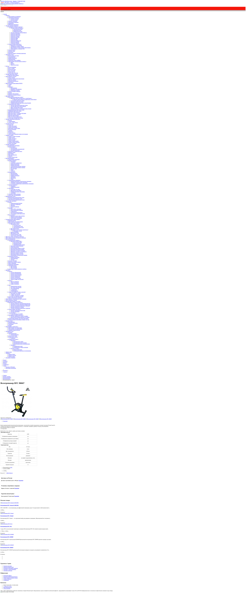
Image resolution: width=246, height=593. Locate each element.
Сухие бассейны (12, 312)
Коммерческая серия (17, 31)
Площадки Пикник (15, 43)
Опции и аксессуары (12, 157)
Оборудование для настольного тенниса (17, 61)
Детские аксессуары (12, 335)
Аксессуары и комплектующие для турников (18, 134)
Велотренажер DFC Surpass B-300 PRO (10, 505)
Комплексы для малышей (16, 45)
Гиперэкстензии (11, 139)
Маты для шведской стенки (17, 107)
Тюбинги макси (11, 354)
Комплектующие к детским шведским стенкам (21, 108)
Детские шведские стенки (14, 104)
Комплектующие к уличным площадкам (17, 53)
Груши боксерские (15, 247)
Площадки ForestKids (15, 33)
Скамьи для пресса (12, 138)
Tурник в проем (11, 132)
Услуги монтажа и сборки (11, 300)
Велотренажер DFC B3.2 (6, 526)
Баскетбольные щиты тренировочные (21, 343)
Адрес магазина (6, 588)
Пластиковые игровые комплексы (15, 315)
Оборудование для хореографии (15, 328)
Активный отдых (10, 331)
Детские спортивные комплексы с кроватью (20, 308)
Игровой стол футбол (13, 323)
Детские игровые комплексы (14, 44)
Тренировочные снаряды (13, 240)
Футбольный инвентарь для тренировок (22, 350)
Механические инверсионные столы (16, 197)
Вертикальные (14, 173)
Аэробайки (13, 192)
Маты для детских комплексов (15, 116)
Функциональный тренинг (17, 212)
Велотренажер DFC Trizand (7, 515)
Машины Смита (11, 152)
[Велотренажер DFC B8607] (16, 416)
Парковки (10, 86)
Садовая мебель (11, 121)
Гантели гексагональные (16, 274)
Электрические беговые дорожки (18, 166)
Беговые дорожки (12, 160)
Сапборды (13, 338)
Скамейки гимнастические (14, 330)
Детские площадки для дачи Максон (19, 32)
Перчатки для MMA (12, 260)
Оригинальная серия (17, 29)
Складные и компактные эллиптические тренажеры (22, 183)
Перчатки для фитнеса (16, 204)
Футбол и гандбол (15, 348)
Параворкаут (11, 23)
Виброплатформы (15, 232)
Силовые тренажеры (10, 144)
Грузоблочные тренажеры (13, 145)
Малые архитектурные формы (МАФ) (14, 83)
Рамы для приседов (12, 154)
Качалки (10, 120)
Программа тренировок (11, 368)
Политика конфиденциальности (10, 576)
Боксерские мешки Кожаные (17, 245)
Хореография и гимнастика (12, 326)
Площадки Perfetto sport (16, 40)
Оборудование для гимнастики (15, 327)
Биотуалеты (10, 82)
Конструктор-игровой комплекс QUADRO (20, 317)
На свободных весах (15, 150)
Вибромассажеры (12, 220)
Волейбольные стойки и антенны (20, 347)
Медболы (13, 205)
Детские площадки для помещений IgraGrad (20, 303)
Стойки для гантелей (15, 294)
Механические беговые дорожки (18, 167)
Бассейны (10, 332)
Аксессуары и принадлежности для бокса (17, 269)
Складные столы (17, 225)
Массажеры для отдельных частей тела (19, 229)
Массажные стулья (15, 233)
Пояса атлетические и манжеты (15, 297)
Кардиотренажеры (10, 158)
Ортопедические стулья (16, 234)
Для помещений (11, 56)
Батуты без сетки (12, 69)
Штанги (10, 280)
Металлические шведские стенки (15, 97)
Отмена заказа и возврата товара (10, 577)
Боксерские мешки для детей (17, 254)
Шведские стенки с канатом (14, 114)
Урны (9, 85)
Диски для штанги (15, 282)
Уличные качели (11, 49)
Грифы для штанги (15, 283)
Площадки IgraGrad (15, 37)
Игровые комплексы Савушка (17, 307)
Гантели (10, 271)
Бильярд (10, 325)
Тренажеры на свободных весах (15, 151)
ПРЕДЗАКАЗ (10, 473)
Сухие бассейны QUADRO (17, 313)
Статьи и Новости (7, 579)
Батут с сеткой (11, 68)
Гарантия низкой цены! (8, 567)
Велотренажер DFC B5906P (7, 536)
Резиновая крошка (17, 243)
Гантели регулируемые (16, 278)
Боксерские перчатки (13, 256)
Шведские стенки (10, 96)
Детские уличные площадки (12, 25)
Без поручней (14, 168)
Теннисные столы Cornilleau (14, 60)
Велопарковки (14, 88)
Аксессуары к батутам (13, 73)
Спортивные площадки (13, 22)
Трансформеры (11, 322)
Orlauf (12, 169)
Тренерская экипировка (13, 264)
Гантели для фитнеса (15, 277)
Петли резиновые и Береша (17, 210)
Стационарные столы (18, 226)
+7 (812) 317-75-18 (7, 586)
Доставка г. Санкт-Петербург (9, 569)
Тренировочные (11, 59)
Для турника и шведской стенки (18, 213)
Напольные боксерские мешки (17, 249)
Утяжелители (14, 211)
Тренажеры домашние (10, 357)
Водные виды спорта (13, 337)
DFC (11, 467)
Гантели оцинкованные (16, 273)
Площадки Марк (14, 38)
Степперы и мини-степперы (14, 194)
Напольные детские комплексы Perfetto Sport (20, 304)
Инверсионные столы (10, 196)
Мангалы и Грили (12, 79)
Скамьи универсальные (13, 141)
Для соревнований (15, 288)
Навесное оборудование (13, 75)
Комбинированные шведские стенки (16, 109)
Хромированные (14, 290)
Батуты (7, 66)
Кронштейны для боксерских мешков (19, 255)
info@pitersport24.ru (7, 587)
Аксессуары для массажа (16, 235)
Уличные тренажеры (12, 21)
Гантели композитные (15, 275)
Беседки (10, 92)
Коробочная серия (17, 30)
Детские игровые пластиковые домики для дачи (18, 319)
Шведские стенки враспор (14, 112)
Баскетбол (13, 340)
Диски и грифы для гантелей (17, 279)
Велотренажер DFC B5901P (7, 547)
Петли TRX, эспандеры (16, 209)
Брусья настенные (12, 129)
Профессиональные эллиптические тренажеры (21, 181)
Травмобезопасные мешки (19, 244)
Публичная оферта (7, 575)
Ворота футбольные (17, 349)
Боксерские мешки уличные (17, 252)
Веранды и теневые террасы (14, 94)
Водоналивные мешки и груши (17, 248)
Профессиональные (12, 58)
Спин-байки (11, 188)
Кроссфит (10, 207)
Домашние (13, 161)
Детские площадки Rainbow (17, 28)
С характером (14, 289)
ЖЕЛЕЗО (8, 270)
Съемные (10, 130)
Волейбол (13, 345)
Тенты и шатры (11, 77)
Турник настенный (12, 126)
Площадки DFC (14, 39)
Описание (5, 421)
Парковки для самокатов (16, 89)
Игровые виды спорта (13, 339)
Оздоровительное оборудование (13, 219)
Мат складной (14, 267)
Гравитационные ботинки (16, 203)
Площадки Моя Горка (15, 34)
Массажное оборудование (14, 222)
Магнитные (13, 177)
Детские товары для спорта (14, 309)
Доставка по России (7, 570)
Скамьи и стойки (9, 135)
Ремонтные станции (15, 90)
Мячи (12, 62)
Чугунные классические (16, 287)
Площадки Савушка (15, 36)
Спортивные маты (12, 265)
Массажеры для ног (17, 230)
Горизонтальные (14, 174)
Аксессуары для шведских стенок (15, 117)
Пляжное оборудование (13, 93)
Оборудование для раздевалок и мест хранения (16, 298)
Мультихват (10, 131)
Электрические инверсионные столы (16, 199)
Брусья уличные (14, 19)
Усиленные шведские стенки (17, 101)
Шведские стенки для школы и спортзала (15, 236)
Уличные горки (11, 51)
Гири (9, 285)
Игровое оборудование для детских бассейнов (18, 318)
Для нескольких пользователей (17, 149)
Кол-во (2, 473)
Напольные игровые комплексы (15, 302)
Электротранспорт (12, 333)
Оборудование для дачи (11, 76)
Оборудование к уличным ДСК (17, 48)
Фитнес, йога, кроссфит (11, 200)
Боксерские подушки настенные (18, 250)
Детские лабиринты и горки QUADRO (19, 316)
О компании (6, 580)
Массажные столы (15, 224)
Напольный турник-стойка (14, 128)
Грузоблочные (14, 147)
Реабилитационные (15, 164)
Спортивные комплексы (13, 17)
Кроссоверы (11, 153)
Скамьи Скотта (11, 137)
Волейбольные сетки (17, 346)
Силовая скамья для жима (13, 142)
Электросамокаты (15, 334)
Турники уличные (15, 18)
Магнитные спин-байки (16, 190)
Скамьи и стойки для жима (14, 136)
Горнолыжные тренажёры (14, 159)
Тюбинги (8, 353)
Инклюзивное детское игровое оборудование (21, 47)
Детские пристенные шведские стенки (19, 105)
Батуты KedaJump (12, 67)
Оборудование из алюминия (14, 16)
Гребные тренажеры (12, 184)
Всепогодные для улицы (13, 55)
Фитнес (10, 202)
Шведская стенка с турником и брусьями (17, 113)
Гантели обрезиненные (16, 272)
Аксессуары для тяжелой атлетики (15, 296)
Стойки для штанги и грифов (17, 295)
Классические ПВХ (17, 242)
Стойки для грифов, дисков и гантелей (16, 292)
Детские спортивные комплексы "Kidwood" (20, 305)
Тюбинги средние (12, 355)
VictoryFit (10, 156)
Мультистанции (11, 146)
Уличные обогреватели (13, 81)
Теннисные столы (10, 54)
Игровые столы (9, 320)
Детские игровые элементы (14, 91)
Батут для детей (11, 70)
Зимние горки (9, 352)
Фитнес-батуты (11, 71)
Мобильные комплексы (13, 24)
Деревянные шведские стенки (14, 111)
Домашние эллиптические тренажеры (19, 182)
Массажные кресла (15, 228)
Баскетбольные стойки (18, 341)
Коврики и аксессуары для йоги (18, 215)
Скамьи (10, 84)
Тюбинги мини (11, 356)
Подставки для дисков (15, 293)
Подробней (21, 480)
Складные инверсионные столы (15, 198)
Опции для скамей (12, 143)
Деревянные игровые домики (17, 46)
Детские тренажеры (15, 311)
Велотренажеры (11, 172)
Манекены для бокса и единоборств (18, 251)
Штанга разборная (15, 281)
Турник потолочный (12, 127)
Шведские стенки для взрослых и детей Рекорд (21, 98)
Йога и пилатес (11, 214)
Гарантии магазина (7, 566)
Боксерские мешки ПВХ (16, 241)
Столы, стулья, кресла (13, 122)
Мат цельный (14, 266)
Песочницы (10, 52)
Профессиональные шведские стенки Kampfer (21, 102)
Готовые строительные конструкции (16, 78)
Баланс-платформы (15, 206)
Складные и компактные (16, 162)
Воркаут (7, 15)
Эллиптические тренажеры (14, 180)
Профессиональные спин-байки (18, 191)
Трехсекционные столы (18, 227)
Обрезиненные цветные (16, 286)
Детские (12, 259)
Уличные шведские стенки (12, 74)
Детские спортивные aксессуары (18, 310)
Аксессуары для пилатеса (16, 218)
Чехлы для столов (15, 64)
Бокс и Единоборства (10, 239)
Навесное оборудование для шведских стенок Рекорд (25, 99)
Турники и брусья (10, 123)
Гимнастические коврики (16, 217)
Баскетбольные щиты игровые (20, 342)
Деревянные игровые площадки (15, 26)
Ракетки (12, 63)
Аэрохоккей (10, 324)
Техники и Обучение (10, 366)
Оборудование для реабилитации (15, 221)
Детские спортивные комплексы (13, 119)
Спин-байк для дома (15, 189)
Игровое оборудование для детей (13, 301)
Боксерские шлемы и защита (14, 262)
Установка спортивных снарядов (10, 568)
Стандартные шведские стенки (17, 100)
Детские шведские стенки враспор (18, 106)
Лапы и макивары (12, 263)
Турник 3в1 (10, 124)
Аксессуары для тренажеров (14, 195)
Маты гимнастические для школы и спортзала (16, 237)
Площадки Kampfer (15, 41)
